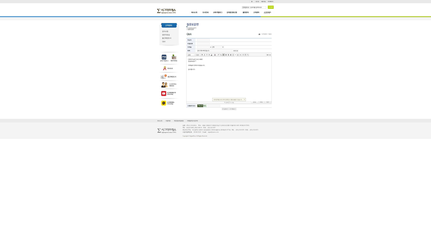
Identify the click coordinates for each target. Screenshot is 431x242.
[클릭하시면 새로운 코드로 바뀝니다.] (202, 105)
